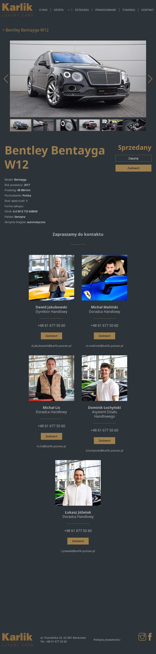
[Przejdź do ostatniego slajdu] (6, 79)
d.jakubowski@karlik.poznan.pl (51, 346)
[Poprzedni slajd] (6, 135)
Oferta (59, 10)
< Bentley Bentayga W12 (25, 30)
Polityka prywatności (107, 639)
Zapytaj (133, 158)
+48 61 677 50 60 (51, 325)
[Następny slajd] (150, 79)
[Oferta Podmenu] (69, 9)
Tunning (128, 10)
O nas (43, 10)
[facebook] (150, 637)
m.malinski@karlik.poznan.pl (104, 346)
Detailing (82, 10)
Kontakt (147, 10)
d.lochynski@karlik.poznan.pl (104, 450)
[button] (20, 125)
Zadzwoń (134, 168)
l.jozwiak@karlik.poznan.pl (78, 551)
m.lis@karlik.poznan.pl (51, 446)
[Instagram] (142, 637)
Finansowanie (105, 10)
